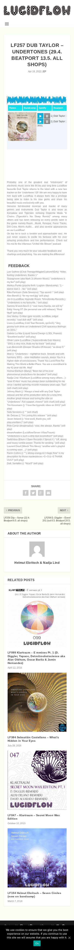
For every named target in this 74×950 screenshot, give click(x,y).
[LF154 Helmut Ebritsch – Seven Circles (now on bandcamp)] (37, 857)
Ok (37, 943)
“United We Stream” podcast (46, 244)
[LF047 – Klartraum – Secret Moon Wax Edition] (37, 780)
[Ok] (69, 938)
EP (44, 71)
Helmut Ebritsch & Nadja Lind (37, 562)
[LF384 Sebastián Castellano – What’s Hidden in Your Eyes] (37, 702)
